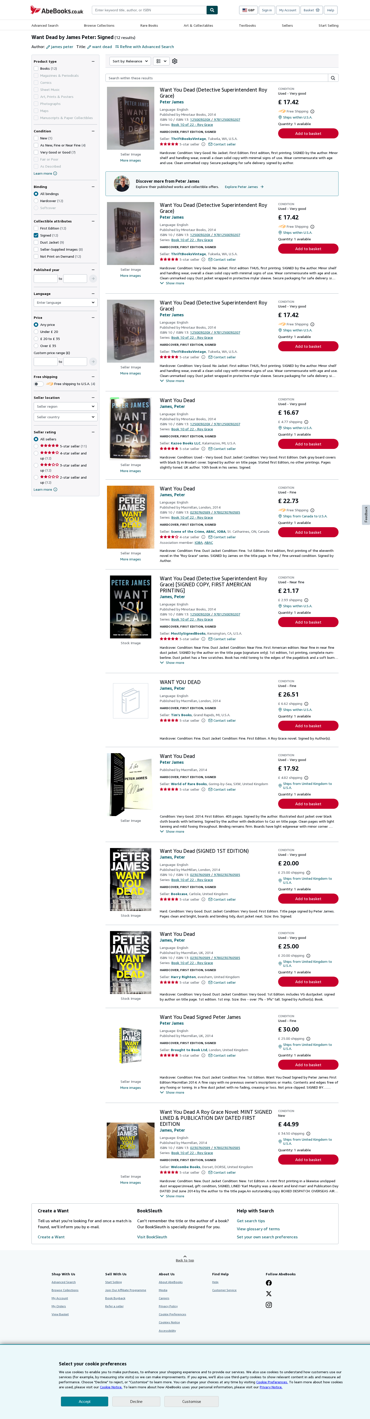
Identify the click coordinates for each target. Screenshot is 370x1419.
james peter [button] (62, 46)
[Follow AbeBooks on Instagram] (269, 1305)
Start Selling (329, 25)
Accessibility (167, 1330)
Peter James (172, 101)
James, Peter (172, 406)
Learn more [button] (43, 489)
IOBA (199, 542)
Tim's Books (181, 715)
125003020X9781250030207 (215, 119)
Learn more (43, 173)
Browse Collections (99, 25)
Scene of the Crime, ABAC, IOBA (198, 531)
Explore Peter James (241, 186)
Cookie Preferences (172, 1314)
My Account (287, 10)
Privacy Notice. (271, 1387)
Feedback (366, 514)
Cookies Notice (169, 1322)
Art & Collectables (198, 25)
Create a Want (51, 1236)
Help (330, 10)
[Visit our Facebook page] (269, 1283)
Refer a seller (114, 1306)
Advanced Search (44, 25)
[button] (93, 279)
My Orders (59, 1306)
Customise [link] (191, 1401)
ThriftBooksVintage (188, 138)
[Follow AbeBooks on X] (269, 1294)
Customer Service (224, 1290)
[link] (175, 61)
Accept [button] (84, 1401)
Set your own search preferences (267, 1236)
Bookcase (179, 894)
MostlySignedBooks (188, 633)
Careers (164, 1298)
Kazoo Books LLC (186, 443)
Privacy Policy (168, 1306)
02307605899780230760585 (215, 512)
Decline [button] (136, 1401)
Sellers (287, 25)
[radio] (36, 201)
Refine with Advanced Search (147, 46)
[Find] (212, 10)
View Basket (60, 1314)
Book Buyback (115, 1298)
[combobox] (149, 10)
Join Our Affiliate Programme (125, 1290)
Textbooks (247, 25)
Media (163, 1290)
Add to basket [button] (308, 133)
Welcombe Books (185, 1167)
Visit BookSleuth (152, 1236)
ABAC (208, 542)
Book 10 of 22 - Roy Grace (192, 124)
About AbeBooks (171, 1282)
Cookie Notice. (111, 1387)
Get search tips (251, 1220)
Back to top (185, 1260)
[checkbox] (36, 68)
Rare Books (149, 25)
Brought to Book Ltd (189, 1050)
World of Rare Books (189, 784)
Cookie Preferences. (272, 1382)
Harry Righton (183, 977)
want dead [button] (102, 46)
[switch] (39, 384)
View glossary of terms (258, 1228)
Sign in (267, 10)
